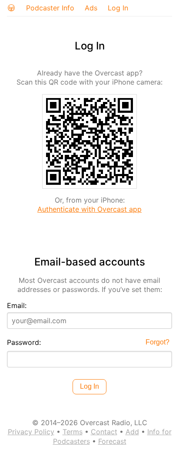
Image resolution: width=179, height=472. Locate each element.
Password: (24, 342)
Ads (91, 7)
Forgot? (157, 342)
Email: (17, 305)
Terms (73, 431)
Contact (104, 431)
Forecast (112, 441)
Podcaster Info (50, 7)
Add (132, 431)
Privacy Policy (31, 431)
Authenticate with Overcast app (89, 209)
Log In (118, 7)
